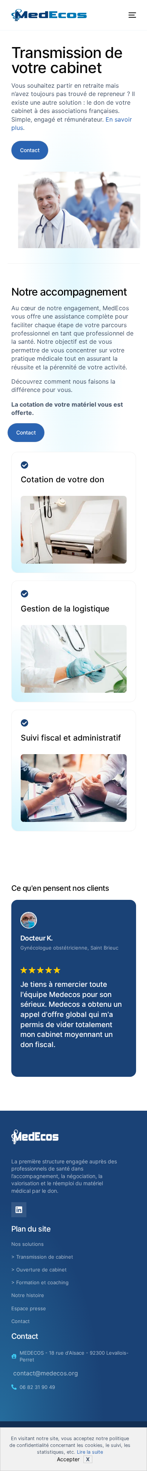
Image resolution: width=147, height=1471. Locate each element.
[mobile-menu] (130, 15)
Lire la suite (90, 1452)
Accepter (68, 1459)
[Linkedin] (18, 1209)
